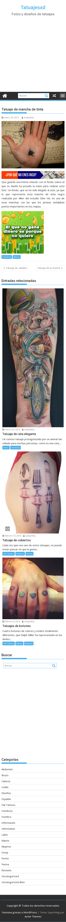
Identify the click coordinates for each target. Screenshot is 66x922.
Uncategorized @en (13, 882)
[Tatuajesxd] (4, 95)
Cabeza (6, 781)
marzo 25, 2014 (12, 429)
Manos (17, 257)
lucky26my (29, 117)
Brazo (6, 447)
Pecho (5, 858)
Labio (5, 834)
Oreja (5, 852)
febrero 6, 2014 (12, 621)
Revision (6, 870)
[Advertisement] (33, 57)
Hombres (7, 257)
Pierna (29, 553)
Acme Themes (33, 916)
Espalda (6, 799)
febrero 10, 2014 (13, 535)
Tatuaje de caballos (16, 268)
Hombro (6, 816)
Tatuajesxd (33, 7)
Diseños (6, 793)
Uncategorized (10, 876)
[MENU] (62, 95)
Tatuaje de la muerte (48, 268)
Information (8, 828)
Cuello (5, 787)
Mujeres (20, 553)
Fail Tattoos (8, 553)
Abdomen (7, 769)
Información (8, 822)
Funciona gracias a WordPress (19, 912)
